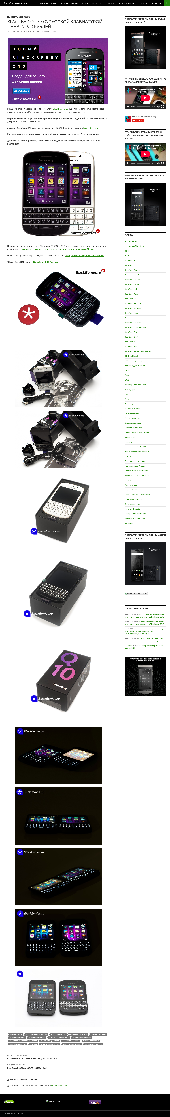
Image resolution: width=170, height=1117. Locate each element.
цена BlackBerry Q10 (93, 1044)
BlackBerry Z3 (130, 341)
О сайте (54, 3)
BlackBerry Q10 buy (98, 1034)
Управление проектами (135, 518)
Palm (127, 370)
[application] (145, 97)
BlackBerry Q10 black (78, 1034)
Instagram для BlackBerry (135, 365)
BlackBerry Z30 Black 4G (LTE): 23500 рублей (27, 1066)
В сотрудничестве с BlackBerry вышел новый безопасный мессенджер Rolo (144, 639)
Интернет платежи (133, 418)
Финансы (129, 523)
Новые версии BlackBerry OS (137, 451)
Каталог (85, 3)
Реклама (128, 480)
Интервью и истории (133, 408)
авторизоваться (59, 1085)
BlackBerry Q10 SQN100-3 (59, 1038)
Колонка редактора (133, 423)
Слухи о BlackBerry (133, 490)
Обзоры (110, 3)
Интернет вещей (132, 413)
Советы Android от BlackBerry (137, 494)
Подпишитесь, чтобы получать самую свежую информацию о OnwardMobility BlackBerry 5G (144, 631)
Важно (127, 394)
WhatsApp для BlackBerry (135, 384)
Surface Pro (143, 3)
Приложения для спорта (135, 461)
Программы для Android (135, 466)
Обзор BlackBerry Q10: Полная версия (84, 255)
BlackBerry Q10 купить (82, 1038)
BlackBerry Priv (131, 332)
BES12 (127, 256)
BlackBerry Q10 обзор (50, 1041)
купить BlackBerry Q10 (50, 1044)
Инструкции (130, 404)
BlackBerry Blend (132, 275)
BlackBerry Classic (132, 279)
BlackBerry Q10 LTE (17, 1038)
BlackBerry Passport (133, 322)
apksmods (129, 645)
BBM (127, 251)
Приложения (97, 3)
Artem (28, 31)
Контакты (44, 3)
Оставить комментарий (45, 31)
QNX (127, 380)
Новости (26, 17)
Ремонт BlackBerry (127, 3)
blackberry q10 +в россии (36, 1034)
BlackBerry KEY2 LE (133, 303)
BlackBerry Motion (132, 318)
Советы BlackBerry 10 (134, 499)
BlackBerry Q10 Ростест (45, 262)
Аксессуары (130, 389)
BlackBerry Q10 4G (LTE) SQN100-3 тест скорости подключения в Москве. (57, 249)
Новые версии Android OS (136, 447)
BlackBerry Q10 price (37, 1038)
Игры (127, 399)
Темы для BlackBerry (133, 509)
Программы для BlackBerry (136, 470)
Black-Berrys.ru (90, 128)
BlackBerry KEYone (133, 308)
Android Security (132, 241)
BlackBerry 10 (130, 260)
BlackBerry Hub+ (132, 289)
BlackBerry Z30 (131, 346)
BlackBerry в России (15, 3)
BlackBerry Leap (131, 313)
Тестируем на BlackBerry (135, 513)
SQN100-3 (33, 1044)
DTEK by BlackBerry (133, 356)
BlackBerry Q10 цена (71, 1041)
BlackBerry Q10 (14, 17)
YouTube (74, 3)
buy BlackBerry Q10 (91, 1041)
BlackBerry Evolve (132, 284)
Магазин (64, 3)
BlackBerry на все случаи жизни (138, 351)
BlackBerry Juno (131, 294)
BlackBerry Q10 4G (58, 1034)
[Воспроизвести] (128, 106)
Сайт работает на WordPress (15, 1114)
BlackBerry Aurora (132, 270)
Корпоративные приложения (137, 432)
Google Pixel (157, 3)
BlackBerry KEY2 (132, 298)
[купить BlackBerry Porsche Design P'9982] (145, 676)
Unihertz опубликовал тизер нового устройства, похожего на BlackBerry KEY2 (145, 615)
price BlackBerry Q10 (18, 1044)
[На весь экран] (162, 106)
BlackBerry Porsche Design (136, 327)
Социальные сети (132, 504)
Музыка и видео (131, 437)
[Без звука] (158, 106)
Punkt (127, 375)
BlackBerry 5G (130, 265)
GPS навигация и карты (135, 361)
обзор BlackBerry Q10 (72, 1044)
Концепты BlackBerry (133, 427)
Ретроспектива (131, 485)
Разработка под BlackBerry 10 (137, 475)
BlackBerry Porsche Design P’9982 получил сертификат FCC (34, 1057)
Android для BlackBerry (134, 246)
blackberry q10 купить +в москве (23, 1041)
